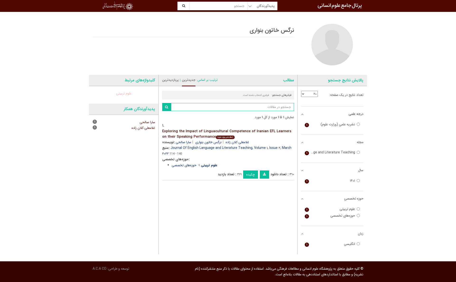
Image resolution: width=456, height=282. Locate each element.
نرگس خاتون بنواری (208, 142)
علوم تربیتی (124, 93)
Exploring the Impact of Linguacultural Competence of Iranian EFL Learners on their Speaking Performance (226, 134)
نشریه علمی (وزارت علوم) (330, 124)
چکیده (250, 174)
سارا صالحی (183, 142)
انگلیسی (330, 244)
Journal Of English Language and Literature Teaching (330, 152)
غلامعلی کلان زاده (237, 142)
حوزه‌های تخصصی (184, 165)
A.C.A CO (99, 268)
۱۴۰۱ (330, 181)
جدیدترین (188, 80)
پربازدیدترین (170, 80)
